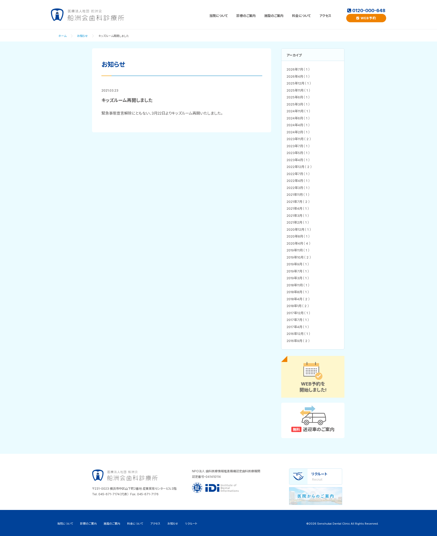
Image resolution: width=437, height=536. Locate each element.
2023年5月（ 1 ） (298, 153)
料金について (301, 16)
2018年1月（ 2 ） (298, 306)
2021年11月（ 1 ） (298, 194)
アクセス (325, 16)
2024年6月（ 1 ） (298, 118)
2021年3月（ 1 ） (298, 215)
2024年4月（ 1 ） (298, 125)
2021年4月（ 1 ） (298, 208)
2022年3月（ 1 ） (298, 188)
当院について (218, 16)
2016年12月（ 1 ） (299, 334)
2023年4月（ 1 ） (298, 160)
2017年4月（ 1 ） (298, 327)
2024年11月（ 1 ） (299, 111)
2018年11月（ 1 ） (298, 285)
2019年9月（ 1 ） (298, 264)
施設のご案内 (273, 16)
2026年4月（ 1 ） (298, 76)
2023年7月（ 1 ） (298, 146)
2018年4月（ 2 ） (298, 299)
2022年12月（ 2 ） (299, 167)
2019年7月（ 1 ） (298, 271)
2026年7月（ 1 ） (298, 69)
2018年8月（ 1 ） (298, 292)
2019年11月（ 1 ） (298, 250)
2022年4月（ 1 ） (298, 181)
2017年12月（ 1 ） (299, 313)
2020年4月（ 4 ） (299, 243)
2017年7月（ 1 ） (298, 320)
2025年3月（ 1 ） (298, 104)
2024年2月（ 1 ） (298, 132)
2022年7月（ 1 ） (298, 174)
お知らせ (82, 36)
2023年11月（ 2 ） (299, 139)
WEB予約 (368, 18)
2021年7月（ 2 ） (298, 202)
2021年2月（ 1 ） (298, 222)
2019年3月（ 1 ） (298, 278)
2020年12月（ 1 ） (299, 229)
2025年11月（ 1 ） (299, 90)
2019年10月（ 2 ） (299, 257)
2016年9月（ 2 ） (298, 341)
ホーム (62, 36)
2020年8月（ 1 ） (298, 236)
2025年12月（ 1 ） (299, 83)
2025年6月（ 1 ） (298, 97)
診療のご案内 (246, 16)
